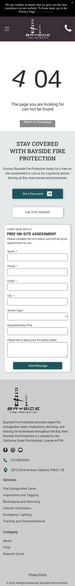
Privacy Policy (38, 574)
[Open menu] (7, 29)
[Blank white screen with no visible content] (68, 32)
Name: (11, 251)
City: (9, 295)
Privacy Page (44, 11)
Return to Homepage (38, 122)
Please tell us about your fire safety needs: (32, 340)
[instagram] (13, 450)
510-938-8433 (19, 460)
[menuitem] (37, 489)
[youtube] (20, 450)
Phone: (11, 266)
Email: (10, 280)
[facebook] (5, 450)
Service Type (14, 310)
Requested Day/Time (19, 325)
